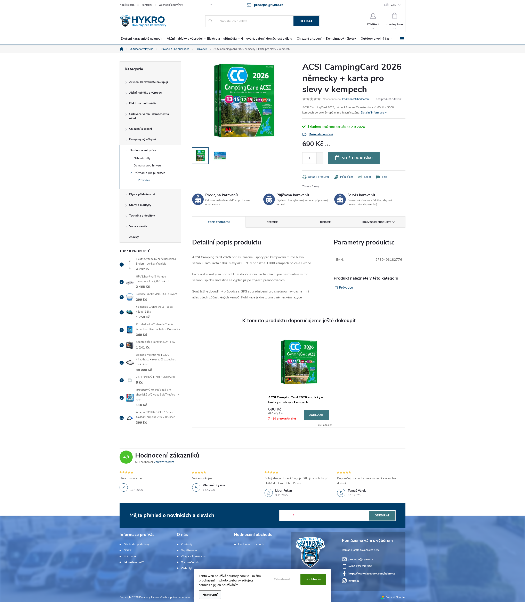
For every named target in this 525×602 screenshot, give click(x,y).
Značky (134, 237)
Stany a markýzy (140, 205)
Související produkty (376, 222)
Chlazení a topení (140, 129)
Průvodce (144, 180)
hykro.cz (353, 581)
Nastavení (210, 595)
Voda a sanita (138, 226)
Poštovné (130, 556)
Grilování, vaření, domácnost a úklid (149, 116)
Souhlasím (313, 579)
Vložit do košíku (357, 158)
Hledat (306, 21)
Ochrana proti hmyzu (147, 165)
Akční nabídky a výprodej (145, 93)
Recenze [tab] (272, 222)
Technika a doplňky (142, 216)
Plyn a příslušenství (142, 194)
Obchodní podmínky (171, 5)
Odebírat (382, 515)
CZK (393, 5)
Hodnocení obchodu (251, 544)
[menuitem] (142, 38)
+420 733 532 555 (360, 566)
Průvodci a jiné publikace (149, 173)
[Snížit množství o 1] (319, 161)
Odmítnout (282, 579)
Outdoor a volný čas (143, 150)
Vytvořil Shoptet (395, 597)
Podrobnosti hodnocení (355, 99)
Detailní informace (372, 113)
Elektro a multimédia (142, 103)
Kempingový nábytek (142, 139)
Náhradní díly (142, 158)
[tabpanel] (298, 380)
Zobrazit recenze (164, 462)
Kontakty (147, 5)
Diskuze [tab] (325, 222)
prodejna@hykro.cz (360, 559)
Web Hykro (188, 568)
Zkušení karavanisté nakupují (148, 82)
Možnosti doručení (321, 134)
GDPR (128, 550)
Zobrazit (316, 415)
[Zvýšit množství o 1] (319, 155)
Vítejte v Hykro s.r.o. (194, 556)
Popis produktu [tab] (219, 222)
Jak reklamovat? (134, 562)
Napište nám (127, 5)
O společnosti (190, 562)
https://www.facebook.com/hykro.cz (371, 574)
